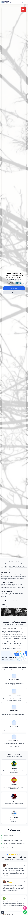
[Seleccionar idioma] (22, 3)
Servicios (14, 292)
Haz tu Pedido (14, 288)
